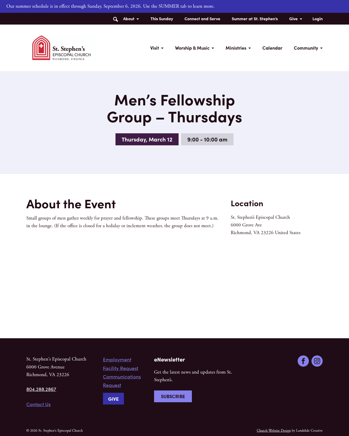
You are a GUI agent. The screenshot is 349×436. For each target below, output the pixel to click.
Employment (117, 359)
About (128, 18)
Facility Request (120, 368)
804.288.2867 (41, 389)
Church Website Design (274, 430)
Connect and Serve (202, 18)
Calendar (272, 48)
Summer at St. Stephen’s (255, 18)
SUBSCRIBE (173, 396)
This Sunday (161, 18)
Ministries (236, 48)
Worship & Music (192, 48)
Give (293, 18)
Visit (154, 48)
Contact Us (38, 404)
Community (306, 48)
